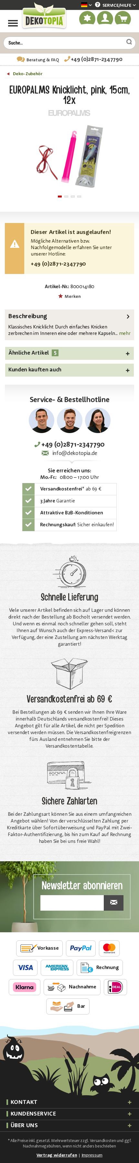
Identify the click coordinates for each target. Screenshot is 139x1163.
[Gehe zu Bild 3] (73, 196)
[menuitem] (76, 5)
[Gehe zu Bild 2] (66, 196)
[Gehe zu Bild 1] (60, 196)
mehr (124, 333)
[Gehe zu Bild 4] (79, 196)
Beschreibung (27, 316)
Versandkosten (103, 1141)
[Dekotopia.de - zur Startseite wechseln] (43, 15)
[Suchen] (126, 41)
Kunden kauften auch (34, 370)
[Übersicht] (9, 75)
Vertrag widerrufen (57, 1155)
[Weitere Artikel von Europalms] (69, 113)
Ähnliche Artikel (32, 353)
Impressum (91, 1155)
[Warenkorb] (123, 19)
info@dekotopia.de (74, 453)
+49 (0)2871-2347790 (97, 59)
